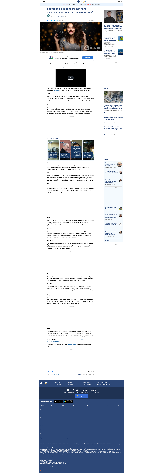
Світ (63, 405)
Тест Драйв (56, 421)
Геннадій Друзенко (108, 210)
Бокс (76, 413)
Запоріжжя (68, 409)
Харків (61, 409)
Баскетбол (63, 413)
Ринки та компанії (57, 429)
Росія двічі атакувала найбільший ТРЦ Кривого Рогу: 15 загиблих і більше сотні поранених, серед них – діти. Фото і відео (113, 107)
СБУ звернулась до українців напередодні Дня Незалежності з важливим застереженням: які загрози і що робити (113, 26)
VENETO (89, 4)
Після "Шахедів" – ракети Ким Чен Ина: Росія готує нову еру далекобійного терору (111, 216)
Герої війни (65, 4)
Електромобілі (65, 421)
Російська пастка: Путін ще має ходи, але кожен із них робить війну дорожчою (111, 173)
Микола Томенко (108, 184)
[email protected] (55, 463)
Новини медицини (57, 433)
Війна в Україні (72, 4)
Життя (75, 405)
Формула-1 (83, 413)
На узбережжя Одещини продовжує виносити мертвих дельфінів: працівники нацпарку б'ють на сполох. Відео (110, 52)
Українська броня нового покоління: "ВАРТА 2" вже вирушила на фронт (111, 225)
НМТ (89, 417)
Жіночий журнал (82, 437)
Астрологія (58, 14)
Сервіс (79, 421)
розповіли (56, 90)
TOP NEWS (107, 88)
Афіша (55, 437)
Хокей (70, 413)
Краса (68, 437)
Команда (70, 382)
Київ (55, 409)
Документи (70, 384)
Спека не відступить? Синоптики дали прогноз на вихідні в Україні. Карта (110, 38)
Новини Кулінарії (70, 425)
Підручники (62, 417)
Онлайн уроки (70, 417)
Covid (75, 433)
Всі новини (120, 405)
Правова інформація (86, 382)
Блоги (97, 405)
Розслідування (88, 405)
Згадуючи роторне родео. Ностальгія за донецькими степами (111, 233)
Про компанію (57, 382)
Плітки (61, 437)
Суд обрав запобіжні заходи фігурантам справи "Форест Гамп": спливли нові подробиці (113, 128)
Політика (53, 405)
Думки (106, 159)
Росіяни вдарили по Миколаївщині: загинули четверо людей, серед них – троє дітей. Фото (113, 117)
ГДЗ (55, 417)
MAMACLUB (67, 433)
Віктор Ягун (107, 176)
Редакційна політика (55, 374)
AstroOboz (53, 14)
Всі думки (107, 240)
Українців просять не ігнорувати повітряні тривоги (113, 31)
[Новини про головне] (80, 374)
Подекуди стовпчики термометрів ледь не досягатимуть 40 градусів (109, 43)
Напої (62, 425)
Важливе (106, 8)
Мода (74, 437)
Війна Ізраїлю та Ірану (81, 4)
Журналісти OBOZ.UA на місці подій (104, 384)
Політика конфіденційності (102, 382)
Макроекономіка (68, 429)
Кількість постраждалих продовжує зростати (113, 110)
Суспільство (110, 405)
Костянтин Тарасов (108, 167)
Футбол (55, 413)
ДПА (78, 417)
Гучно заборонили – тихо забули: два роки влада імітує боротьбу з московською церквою (111, 181)
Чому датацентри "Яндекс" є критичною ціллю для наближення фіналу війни (110, 164)
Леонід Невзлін (107, 219)
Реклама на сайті (57, 384)
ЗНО (84, 417)
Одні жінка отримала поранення (111, 121)
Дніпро (75, 409)
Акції (73, 421)
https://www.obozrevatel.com (81, 443)
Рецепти (55, 425)
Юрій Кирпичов (108, 236)
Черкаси (82, 409)
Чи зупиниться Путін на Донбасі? (110, 208)
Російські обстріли (96, 4)
